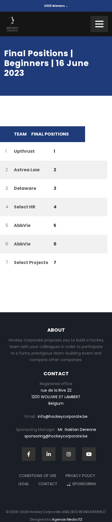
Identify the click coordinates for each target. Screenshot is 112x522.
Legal (23, 484)
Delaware (25, 188)
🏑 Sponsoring (81, 484)
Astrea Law (27, 170)
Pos (5, 134)
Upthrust (24, 151)
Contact (47, 484)
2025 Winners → (56, 6)
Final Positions (50, 134)
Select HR (24, 207)
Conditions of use (37, 475)
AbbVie (22, 225)
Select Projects (31, 262)
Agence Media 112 (67, 519)
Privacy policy (80, 475)
